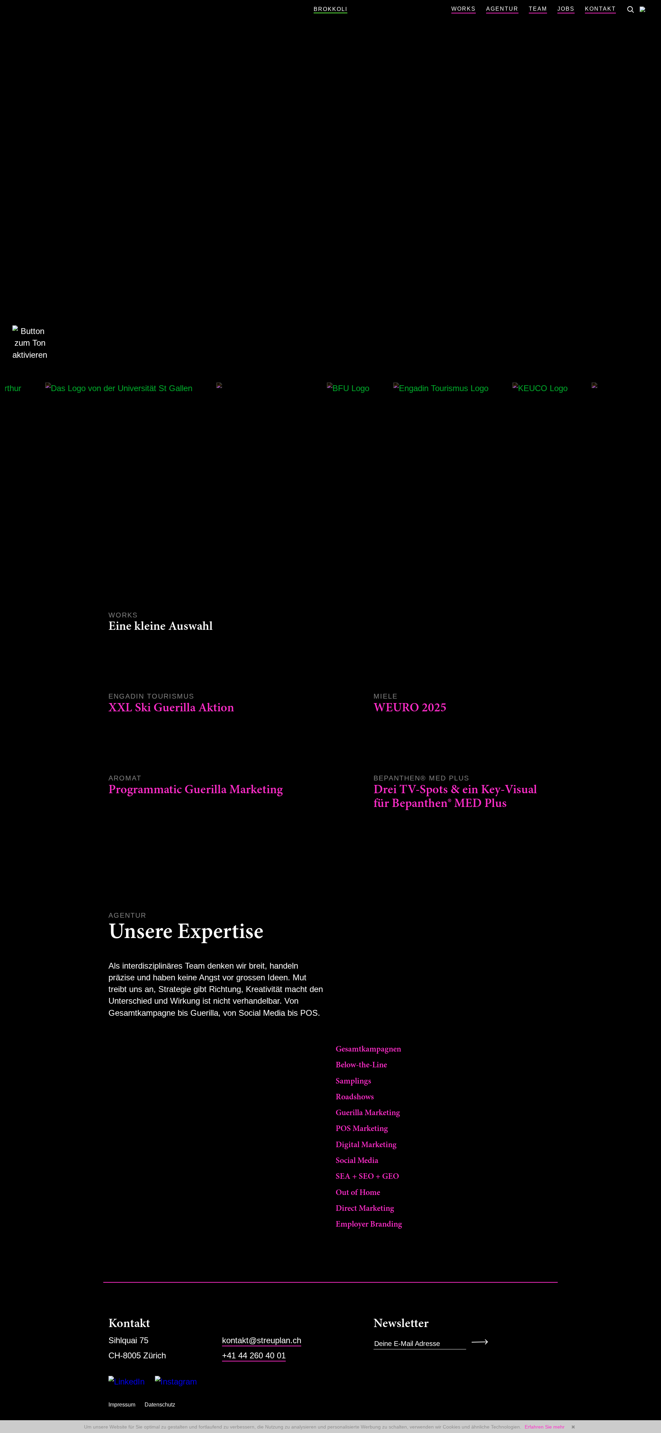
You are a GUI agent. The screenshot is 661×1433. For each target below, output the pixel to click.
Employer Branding (369, 1224)
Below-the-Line (361, 1065)
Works (463, 9)
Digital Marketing (366, 1145)
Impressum (121, 1405)
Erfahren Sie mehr (545, 1427)
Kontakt (600, 9)
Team (538, 9)
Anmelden (482, 1342)
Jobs (566, 9)
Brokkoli (330, 9)
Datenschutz (160, 1405)
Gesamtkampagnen (368, 1049)
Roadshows (355, 1097)
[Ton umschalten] (22, 343)
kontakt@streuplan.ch (261, 1340)
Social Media (357, 1161)
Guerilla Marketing (368, 1113)
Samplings (353, 1081)
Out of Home (358, 1193)
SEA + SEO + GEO (367, 1177)
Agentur (502, 9)
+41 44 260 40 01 (254, 1355)
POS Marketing (362, 1129)
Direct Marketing (365, 1209)
